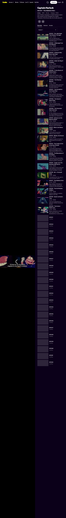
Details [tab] (51, 25)
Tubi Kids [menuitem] (36, 2)
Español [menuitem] (31, 2)
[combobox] (47, 30)
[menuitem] (11, 2)
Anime (39, 13)
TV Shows (22, 2)
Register (54, 2)
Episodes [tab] (39, 25)
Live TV (27, 2)
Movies (16, 2)
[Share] (43, 21)
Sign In (59, 2)
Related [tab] (46, 25)
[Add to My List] (39, 21)
